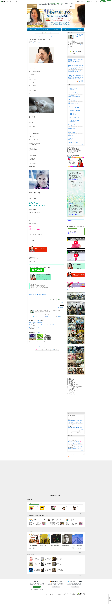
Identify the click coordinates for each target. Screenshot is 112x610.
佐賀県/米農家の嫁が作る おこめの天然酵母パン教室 (75, 420)
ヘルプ (83, 594)
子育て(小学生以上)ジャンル (34, 503)
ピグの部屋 (80, 37)
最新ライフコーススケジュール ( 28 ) (74, 103)
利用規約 (60, 594)
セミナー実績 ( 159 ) (71, 100)
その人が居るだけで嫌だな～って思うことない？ (40, 39)
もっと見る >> (38, 332)
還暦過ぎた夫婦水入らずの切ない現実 (74, 71)
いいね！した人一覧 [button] (61, 302)
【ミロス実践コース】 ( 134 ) (73, 88)
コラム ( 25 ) (70, 127)
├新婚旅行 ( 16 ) (71, 118)
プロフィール (76, 37)
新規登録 (102, 1)
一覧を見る (81, 80)
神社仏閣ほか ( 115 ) (71, 129)
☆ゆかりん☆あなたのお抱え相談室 (74, 441)
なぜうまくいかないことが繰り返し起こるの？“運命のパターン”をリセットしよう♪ (75, 78)
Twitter (36, 316)
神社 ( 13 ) (69, 131)
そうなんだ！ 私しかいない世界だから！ (35, 327)
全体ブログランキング (71, 47)
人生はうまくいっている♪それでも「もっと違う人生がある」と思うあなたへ (75, 68)
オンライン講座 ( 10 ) (71, 104)
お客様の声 (56, 29)
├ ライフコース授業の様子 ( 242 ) (74, 92)
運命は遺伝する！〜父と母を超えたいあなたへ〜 (56, 15)
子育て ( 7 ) (70, 106)
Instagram (59, 316)
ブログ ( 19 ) (70, 139)
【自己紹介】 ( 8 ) (71, 111)
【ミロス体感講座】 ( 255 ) (72, 95)
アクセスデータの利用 (66, 594)
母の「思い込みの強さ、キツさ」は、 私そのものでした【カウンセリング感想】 (42, 324)
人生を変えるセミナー (44, 29)
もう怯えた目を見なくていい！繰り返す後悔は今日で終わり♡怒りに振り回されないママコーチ (75, 443)
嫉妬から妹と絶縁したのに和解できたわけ (35, 322)
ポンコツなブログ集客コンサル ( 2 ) (73, 142)
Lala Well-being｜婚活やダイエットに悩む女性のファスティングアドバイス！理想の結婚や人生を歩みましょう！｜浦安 (75, 446)
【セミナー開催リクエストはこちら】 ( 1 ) (74, 109)
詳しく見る (56, 586)
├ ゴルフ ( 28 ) (71, 113)
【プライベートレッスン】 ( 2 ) (73, 86)
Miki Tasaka (69, 289)
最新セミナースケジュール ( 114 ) (73, 102)
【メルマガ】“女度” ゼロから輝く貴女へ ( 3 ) (75, 120)
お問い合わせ (55, 594)
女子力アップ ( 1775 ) (71, 132)
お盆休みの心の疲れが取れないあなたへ (74, 61)
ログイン (108, 1)
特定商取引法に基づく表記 (76, 594)
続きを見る (81, 44)
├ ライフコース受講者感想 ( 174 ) (74, 93)
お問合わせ (79, 29)
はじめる (36, 586)
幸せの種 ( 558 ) (70, 138)
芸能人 (41, 503)
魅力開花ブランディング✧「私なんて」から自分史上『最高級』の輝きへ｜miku (75, 425)
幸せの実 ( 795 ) (70, 135)
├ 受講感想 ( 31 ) (71, 89)
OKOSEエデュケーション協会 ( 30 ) (74, 110)
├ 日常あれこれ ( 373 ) (72, 114)
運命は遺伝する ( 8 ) (71, 128)
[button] (109, 602)
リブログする (61, 299)
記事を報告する (62, 307)
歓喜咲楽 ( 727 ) (70, 134)
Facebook (47, 316)
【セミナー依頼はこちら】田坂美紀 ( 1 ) (74, 107)
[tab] (34, 503)
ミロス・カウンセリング (36, 42)
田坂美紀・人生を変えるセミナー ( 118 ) (74, 96)
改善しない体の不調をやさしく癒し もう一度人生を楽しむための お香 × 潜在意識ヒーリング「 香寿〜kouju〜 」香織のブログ (75, 448)
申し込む (75, 586)
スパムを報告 (49, 594)
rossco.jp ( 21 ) (70, 125)
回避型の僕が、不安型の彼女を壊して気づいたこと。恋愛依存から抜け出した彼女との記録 (75, 427)
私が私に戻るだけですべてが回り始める (74, 70)
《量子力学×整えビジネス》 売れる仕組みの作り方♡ (75, 422)
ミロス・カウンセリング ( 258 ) (73, 99)
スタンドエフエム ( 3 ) (71, 124)
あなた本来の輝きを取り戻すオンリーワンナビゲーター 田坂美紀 (78, 35)
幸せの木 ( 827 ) (70, 136)
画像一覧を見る (81, 81)
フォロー (37, 312)
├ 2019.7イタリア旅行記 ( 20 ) (73, 117)
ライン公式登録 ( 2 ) (71, 121)
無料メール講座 (33, 29)
